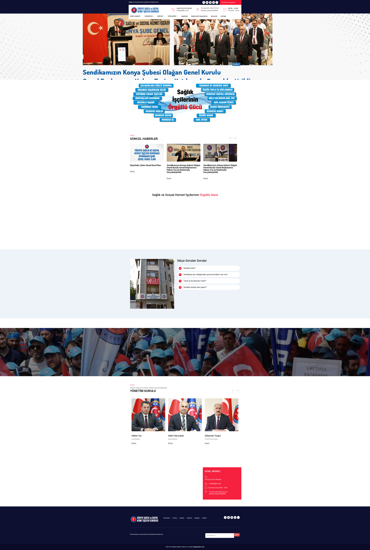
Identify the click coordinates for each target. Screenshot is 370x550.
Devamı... (236, 64)
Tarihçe (174, 518)
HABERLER (184, 16)
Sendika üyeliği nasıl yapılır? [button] (195, 287)
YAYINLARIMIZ (172, 16)
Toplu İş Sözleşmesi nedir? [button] (194, 281)
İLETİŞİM (223, 16)
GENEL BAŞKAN (135, 16)
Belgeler (197, 518)
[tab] (208, 268)
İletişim (204, 518)
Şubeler (182, 518)
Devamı (132, 171)
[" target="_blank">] (216, 2)
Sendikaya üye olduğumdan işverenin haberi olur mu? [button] (205, 274)
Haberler (189, 518)
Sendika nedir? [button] (189, 268)
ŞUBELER (160, 16)
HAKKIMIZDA (149, 16)
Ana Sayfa (166, 518)
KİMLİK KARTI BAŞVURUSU (199, 16)
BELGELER (214, 16)
